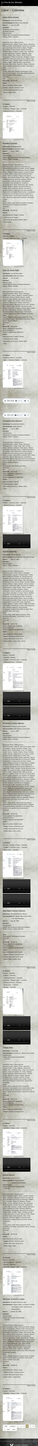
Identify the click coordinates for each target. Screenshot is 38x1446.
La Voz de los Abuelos (11, 2)
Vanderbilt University (19, 1439)
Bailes (10, 92)
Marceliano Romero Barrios (19, 914)
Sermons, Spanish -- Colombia (12, 1262)
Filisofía (11, 87)
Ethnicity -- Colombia (10, 987)
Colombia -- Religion (9, 108)
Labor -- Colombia (21, 108)
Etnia (14, 92)
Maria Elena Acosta (16, 20)
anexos (9, 222)
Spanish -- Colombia (9, 1264)
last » (14, 1429)
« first (5, 1426)
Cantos (15, 641)
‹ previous (12, 1426)
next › (8, 1429)
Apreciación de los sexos (16, 90)
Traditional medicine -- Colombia (12, 357)
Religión (6, 87)
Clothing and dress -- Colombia (13, 111)
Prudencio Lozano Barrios (18, 726)
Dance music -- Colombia (11, 849)
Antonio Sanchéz (16, 554)
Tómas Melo (14, 1051)
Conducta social (19, 87)
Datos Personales (8, 85)
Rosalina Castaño (16, 146)
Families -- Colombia (9, 106)
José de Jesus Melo (17, 273)
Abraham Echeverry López (18, 1302)
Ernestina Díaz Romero (18, 424)
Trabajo (6, 90)
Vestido (6, 92)
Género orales (18, 85)
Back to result (31, 101)
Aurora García (15, 1178)
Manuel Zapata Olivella (10, 13)
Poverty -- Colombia (21, 845)
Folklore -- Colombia (9, 655)
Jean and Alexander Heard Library (9, 1441)
